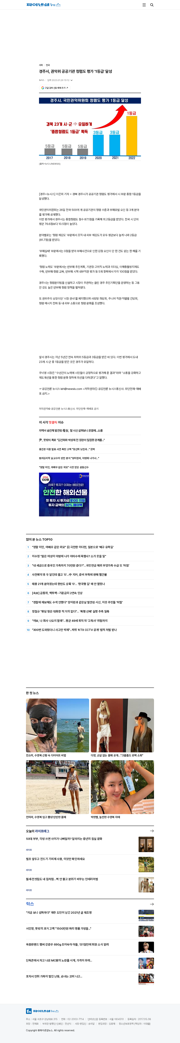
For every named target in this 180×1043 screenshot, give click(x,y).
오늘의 (37, 831)
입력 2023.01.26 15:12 (58, 80)
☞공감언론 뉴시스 (49, 389)
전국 (48, 65)
